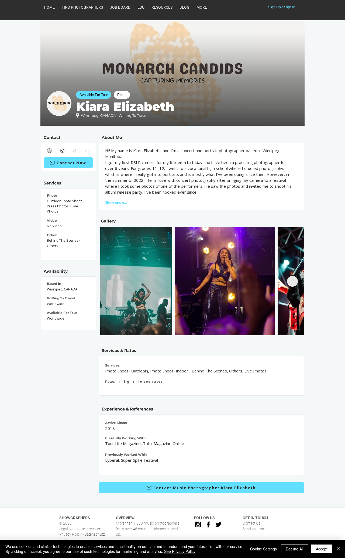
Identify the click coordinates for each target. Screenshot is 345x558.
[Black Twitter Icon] (218, 524)
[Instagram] (62, 150)
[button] (162, 7)
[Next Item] (292, 281)
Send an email (254, 529)
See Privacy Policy (179, 551)
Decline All (294, 549)
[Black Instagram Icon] (198, 524)
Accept (321, 549)
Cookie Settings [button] (263, 549)
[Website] (49, 150)
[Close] (338, 549)
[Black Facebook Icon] (208, 524)
